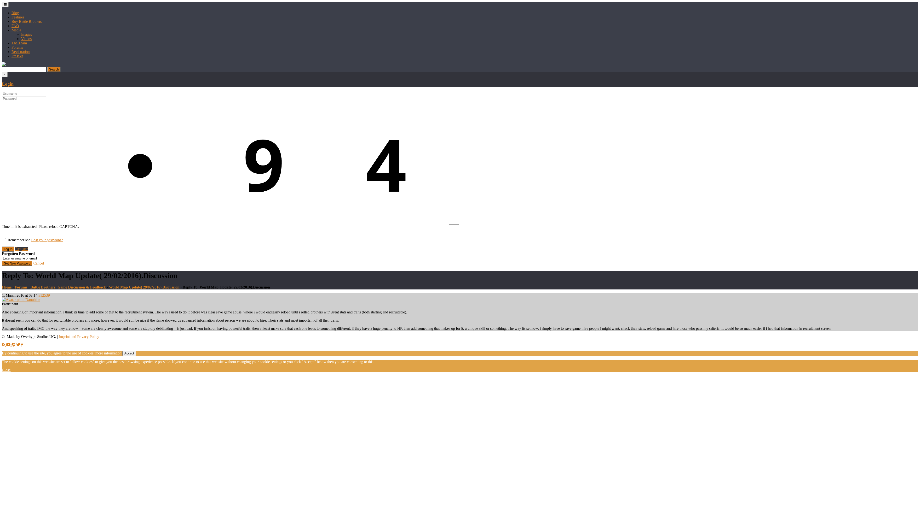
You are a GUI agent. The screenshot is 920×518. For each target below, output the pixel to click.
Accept (129, 353)
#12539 (44, 295)
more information (108, 353)
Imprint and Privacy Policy (79, 337)
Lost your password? (47, 240)
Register (21, 249)
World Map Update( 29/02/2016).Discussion (144, 287)
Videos (26, 39)
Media (16, 30)
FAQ (15, 26)
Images (26, 34)
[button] (4, 65)
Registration (21, 52)
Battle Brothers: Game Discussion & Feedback (68, 287)
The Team (19, 43)
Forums (17, 47)
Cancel (38, 263)
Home (7, 287)
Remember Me (19, 240)
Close (6, 370)
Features (18, 17)
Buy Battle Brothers (27, 21)
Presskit (17, 56)
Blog (15, 13)
